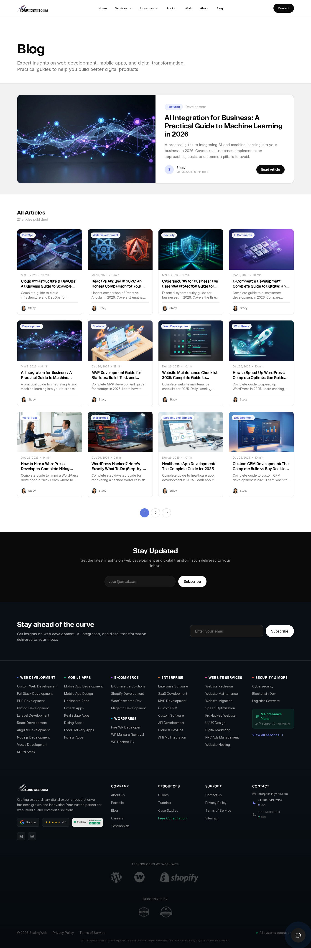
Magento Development (128, 708)
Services (121, 8)
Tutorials (164, 803)
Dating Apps (73, 723)
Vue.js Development (32, 745)
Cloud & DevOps (170, 730)
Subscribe (192, 581)
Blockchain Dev (264, 693)
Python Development (33, 708)
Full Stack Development (35, 693)
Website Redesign (219, 686)
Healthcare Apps (76, 701)
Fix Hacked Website (220, 715)
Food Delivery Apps (79, 730)
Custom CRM (167, 708)
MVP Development (172, 701)
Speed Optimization (220, 708)
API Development (171, 723)
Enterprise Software (173, 686)
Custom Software (171, 715)
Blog (220, 8)
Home (103, 8)
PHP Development (31, 701)
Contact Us (213, 795)
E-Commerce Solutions (128, 686)
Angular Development (33, 730)
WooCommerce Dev (126, 701)
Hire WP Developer (125, 727)
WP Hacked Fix (122, 742)
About (204, 8)
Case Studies (168, 810)
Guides (163, 795)
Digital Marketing (217, 730)
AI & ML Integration (172, 737)
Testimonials (120, 826)
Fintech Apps (74, 708)
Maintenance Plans (271, 716)
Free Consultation (172, 818)
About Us (118, 795)
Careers (117, 818)
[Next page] (166, 512)
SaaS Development (172, 693)
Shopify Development (127, 693)
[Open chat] (298, 935)
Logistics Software (266, 701)
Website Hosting (217, 745)
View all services (265, 735)
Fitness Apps (73, 737)
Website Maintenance (221, 693)
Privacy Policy (216, 803)
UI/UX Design (215, 723)
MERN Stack (26, 752)
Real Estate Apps (76, 715)
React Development (32, 723)
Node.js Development (33, 737)
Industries (147, 8)
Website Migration (218, 701)
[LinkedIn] (21, 836)
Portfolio (117, 803)
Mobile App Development (83, 686)
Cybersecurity (262, 686)
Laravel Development (33, 715)
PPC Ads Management (222, 737)
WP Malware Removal (127, 734)
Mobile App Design (78, 693)
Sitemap (211, 818)
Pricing (171, 8)
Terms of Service (218, 810)
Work (188, 8)
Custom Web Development (37, 686)
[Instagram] (32, 836)
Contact (283, 8)
